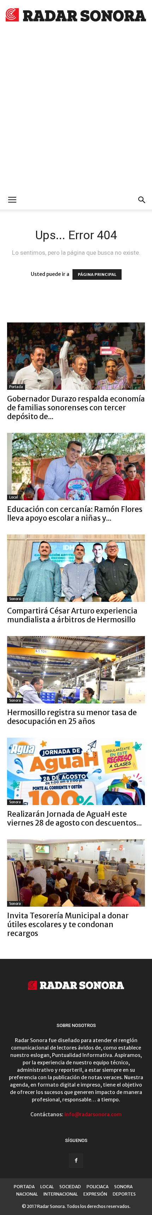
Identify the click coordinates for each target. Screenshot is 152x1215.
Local (13, 497)
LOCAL (47, 1186)
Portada (16, 387)
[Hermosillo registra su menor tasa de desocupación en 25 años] (76, 669)
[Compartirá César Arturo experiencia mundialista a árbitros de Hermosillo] (76, 568)
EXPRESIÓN (95, 1194)
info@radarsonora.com (93, 1114)
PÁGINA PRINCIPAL (97, 274)
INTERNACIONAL (60, 1194)
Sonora (15, 599)
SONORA (123, 1186)
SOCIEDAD (70, 1186)
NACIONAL (27, 1194)
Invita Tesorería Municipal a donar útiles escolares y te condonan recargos (68, 924)
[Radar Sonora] (76, 16)
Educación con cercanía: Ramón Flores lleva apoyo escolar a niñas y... (74, 513)
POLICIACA (98, 1186)
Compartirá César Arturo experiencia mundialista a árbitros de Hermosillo (72, 615)
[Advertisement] (76, 111)
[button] (142, 200)
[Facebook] (76, 1161)
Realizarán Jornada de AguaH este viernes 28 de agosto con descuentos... (74, 818)
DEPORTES (124, 1194)
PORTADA (24, 1186)
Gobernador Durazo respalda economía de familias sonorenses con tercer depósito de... (76, 407)
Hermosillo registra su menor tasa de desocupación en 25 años (72, 717)
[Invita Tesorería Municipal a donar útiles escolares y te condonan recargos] (76, 873)
